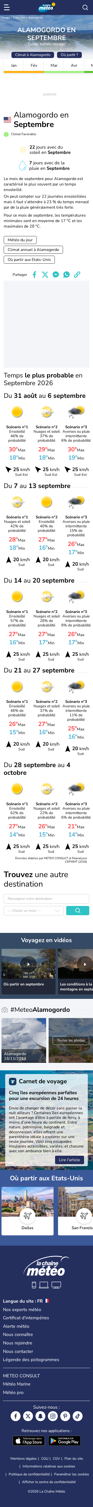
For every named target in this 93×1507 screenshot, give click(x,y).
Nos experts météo (22, 1310)
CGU (44, 1458)
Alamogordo (36, 17)
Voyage (5, 17)
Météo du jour (20, 240)
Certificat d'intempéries (26, 1318)
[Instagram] (53, 1416)
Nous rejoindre (17, 1343)
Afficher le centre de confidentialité (49, 1482)
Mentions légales (23, 1458)
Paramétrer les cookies (71, 1474)
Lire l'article (69, 1160)
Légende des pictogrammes (31, 1360)
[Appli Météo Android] (64, 1441)
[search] (85, 7)
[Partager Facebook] (34, 274)
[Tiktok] (78, 1416)
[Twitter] (28, 1416)
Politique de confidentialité (29, 1474)
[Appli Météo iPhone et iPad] (29, 1441)
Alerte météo (16, 1326)
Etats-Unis (19, 17)
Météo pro (13, 1392)
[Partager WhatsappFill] (66, 274)
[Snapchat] (40, 1416)
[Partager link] (77, 274)
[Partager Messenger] (56, 274)
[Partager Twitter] (45, 274)
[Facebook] (16, 1416)
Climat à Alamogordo (32, 54)
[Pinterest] (65, 1416)
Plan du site (73, 1458)
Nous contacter (18, 1351)
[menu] (8, 7)
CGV (56, 1458)
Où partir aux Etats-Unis (29, 259)
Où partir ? (69, 54)
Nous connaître (18, 1334)
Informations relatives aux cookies (49, 1466)
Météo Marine (17, 1384)
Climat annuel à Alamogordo (33, 249)
